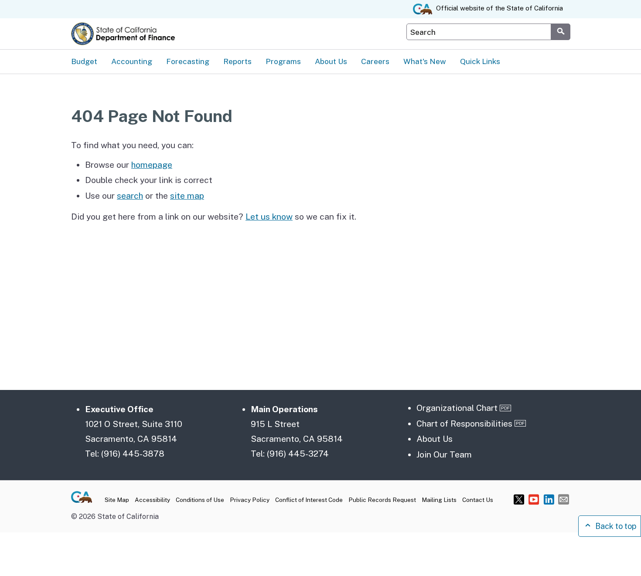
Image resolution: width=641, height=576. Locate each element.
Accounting (131, 61)
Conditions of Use (200, 499)
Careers (375, 61)
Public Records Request (382, 499)
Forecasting (187, 61)
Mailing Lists (439, 499)
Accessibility (152, 499)
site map (187, 195)
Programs (283, 61)
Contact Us (477, 499)
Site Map (117, 499)
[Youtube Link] (534, 499)
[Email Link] (563, 499)
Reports (237, 61)
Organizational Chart (457, 408)
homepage (151, 164)
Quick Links (480, 61)
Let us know (269, 216)
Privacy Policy (249, 499)
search (130, 195)
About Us (331, 61)
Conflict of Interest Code (309, 499)
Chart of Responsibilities (464, 423)
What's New (424, 61)
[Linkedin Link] (548, 499)
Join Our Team (444, 454)
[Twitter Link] (519, 499)
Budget (84, 61)
